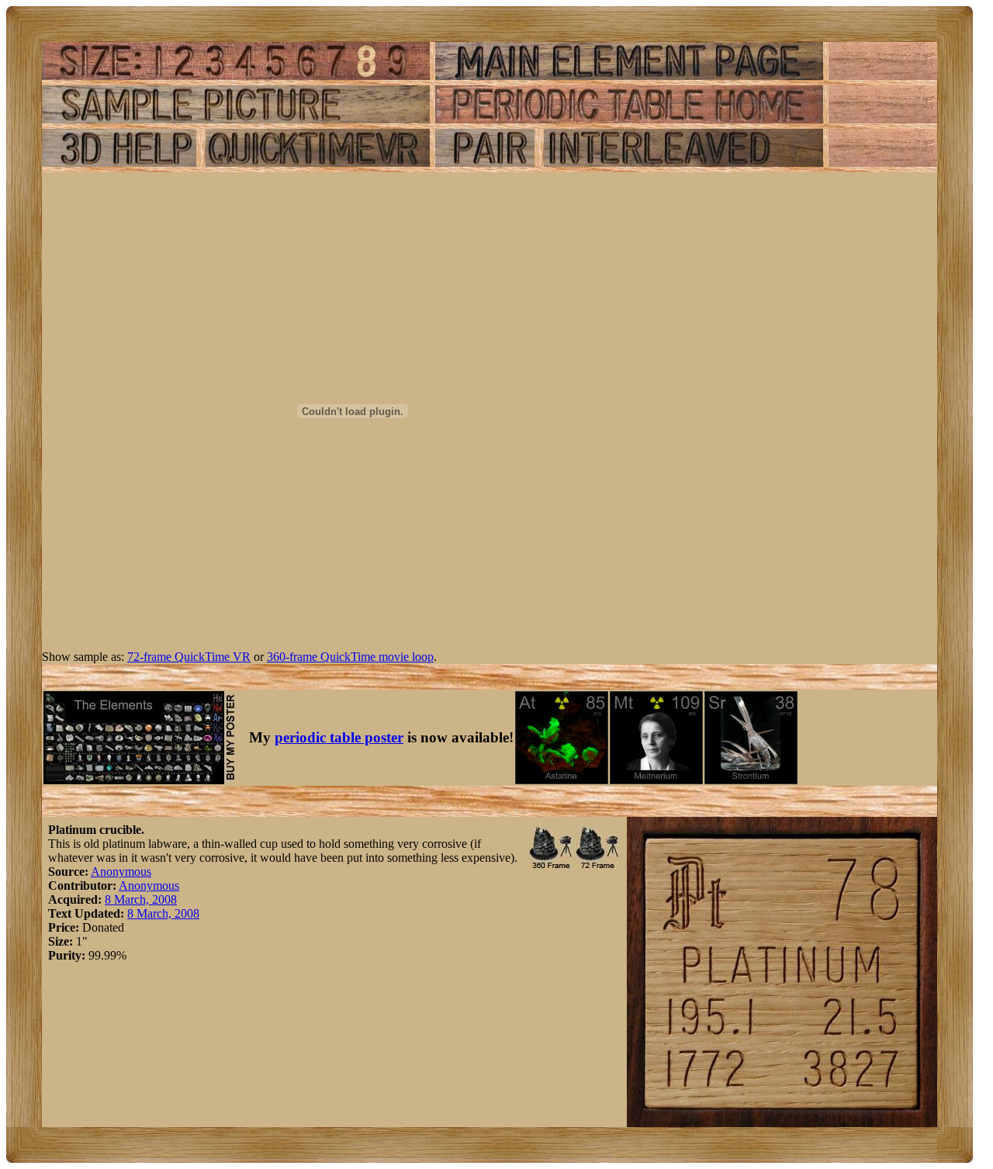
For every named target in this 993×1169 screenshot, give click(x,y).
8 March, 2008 (141, 899)
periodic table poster (339, 737)
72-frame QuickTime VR (189, 656)
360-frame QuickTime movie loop (350, 656)
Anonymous (121, 871)
